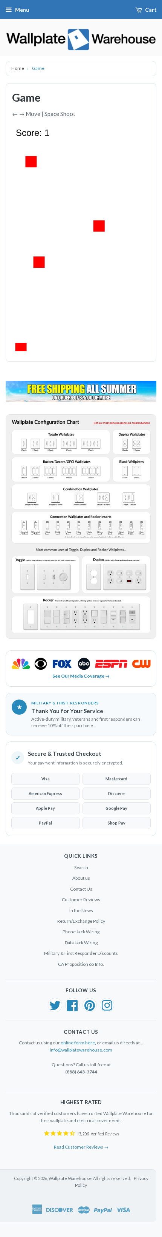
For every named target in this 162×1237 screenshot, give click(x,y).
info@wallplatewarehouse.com (81, 1050)
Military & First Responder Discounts (81, 953)
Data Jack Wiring (81, 942)
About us (81, 878)
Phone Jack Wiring (81, 931)
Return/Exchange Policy (81, 921)
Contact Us (81, 889)
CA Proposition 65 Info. (81, 964)
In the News (81, 910)
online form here (78, 1043)
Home (18, 68)
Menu (22, 9)
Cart (151, 9)
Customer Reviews (81, 899)
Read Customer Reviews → (81, 1147)
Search (81, 867)
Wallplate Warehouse (70, 1178)
